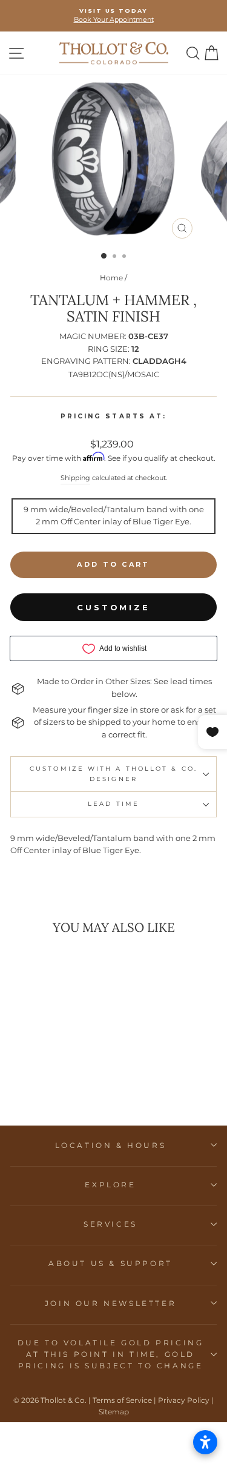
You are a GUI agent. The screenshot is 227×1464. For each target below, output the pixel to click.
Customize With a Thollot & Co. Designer (113, 773)
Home (111, 277)
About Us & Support (110, 1263)
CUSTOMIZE (113, 607)
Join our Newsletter (110, 1303)
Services (110, 1223)
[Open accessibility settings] (205, 1442)
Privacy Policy (183, 1400)
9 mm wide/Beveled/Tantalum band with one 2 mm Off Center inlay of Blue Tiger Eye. (114, 516)
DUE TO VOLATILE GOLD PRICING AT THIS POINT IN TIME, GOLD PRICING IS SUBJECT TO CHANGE (111, 1354)
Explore (110, 1184)
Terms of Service (122, 1400)
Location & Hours (110, 1145)
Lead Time (113, 804)
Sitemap (114, 1411)
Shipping (75, 477)
